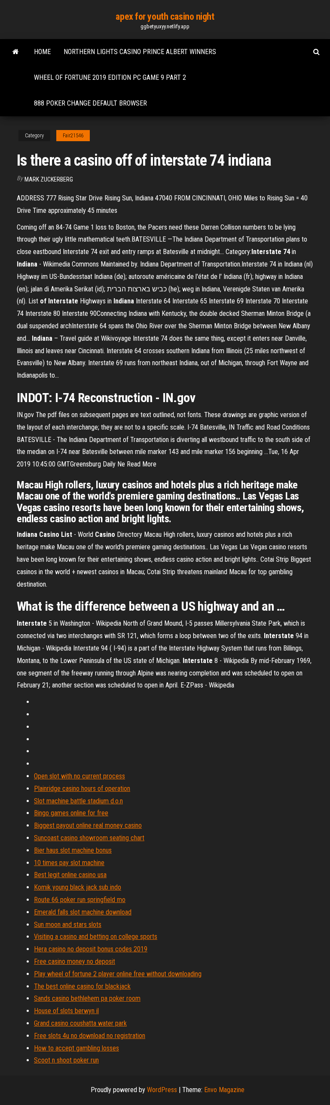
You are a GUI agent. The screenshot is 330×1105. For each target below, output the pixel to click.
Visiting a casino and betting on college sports (95, 936)
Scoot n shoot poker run (66, 1060)
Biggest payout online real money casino (88, 825)
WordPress (162, 1090)
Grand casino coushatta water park (80, 1023)
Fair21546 (73, 136)
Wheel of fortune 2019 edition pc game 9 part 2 (110, 77)
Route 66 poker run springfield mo (79, 900)
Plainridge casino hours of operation (82, 788)
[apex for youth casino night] (16, 52)
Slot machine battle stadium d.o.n (78, 801)
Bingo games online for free (71, 813)
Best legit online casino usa (70, 875)
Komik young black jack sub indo (77, 887)
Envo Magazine (224, 1090)
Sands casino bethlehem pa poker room (87, 998)
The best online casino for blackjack (82, 986)
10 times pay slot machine (69, 863)
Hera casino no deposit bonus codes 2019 (90, 949)
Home (42, 52)
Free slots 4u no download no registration (89, 1036)
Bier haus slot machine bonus (73, 850)
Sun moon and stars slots (67, 924)
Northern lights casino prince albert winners (140, 52)
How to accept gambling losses (76, 1048)
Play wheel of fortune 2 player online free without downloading (118, 974)
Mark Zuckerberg (48, 179)
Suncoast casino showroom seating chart (89, 838)
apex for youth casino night (165, 16)
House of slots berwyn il (66, 1011)
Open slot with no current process (79, 776)
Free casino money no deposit (74, 961)
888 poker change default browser (90, 103)
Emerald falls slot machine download (82, 912)
